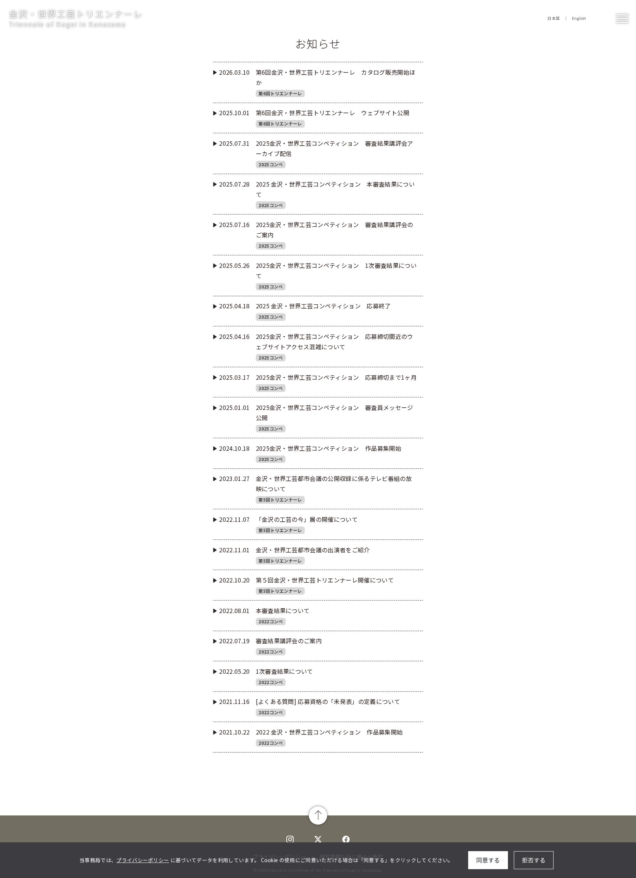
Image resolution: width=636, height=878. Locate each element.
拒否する (533, 860)
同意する (488, 860)
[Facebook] (346, 838)
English (579, 18)
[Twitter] (290, 838)
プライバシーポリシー (142, 860)
